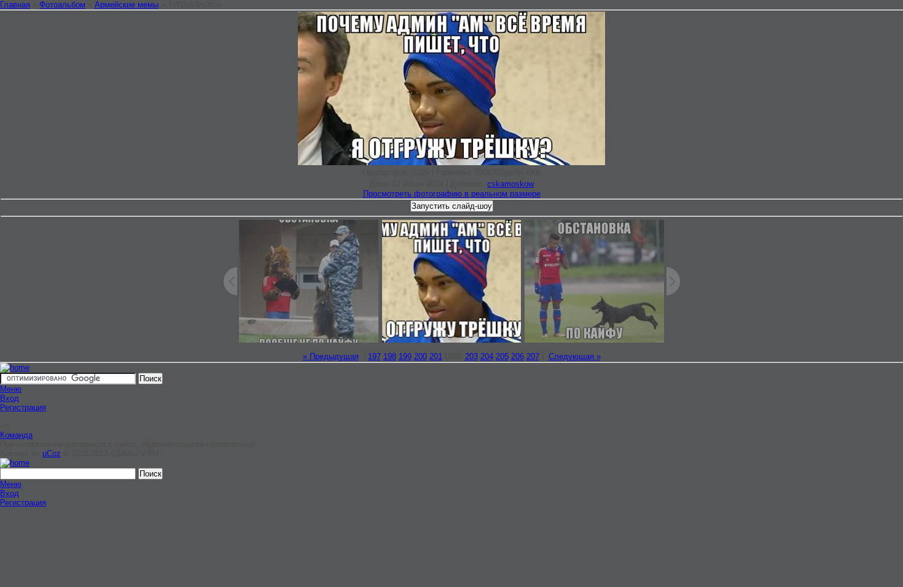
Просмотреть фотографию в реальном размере (452, 193)
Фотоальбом (62, 4)
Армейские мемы (126, 4)
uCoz (51, 453)
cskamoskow (510, 184)
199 (405, 356)
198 (389, 356)
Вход (9, 398)
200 (420, 356)
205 (502, 356)
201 (435, 356)
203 (471, 356)
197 (374, 356)
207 (532, 356)
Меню (11, 389)
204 (486, 356)
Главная (15, 4)
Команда (16, 435)
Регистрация (23, 407)
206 (517, 356)
